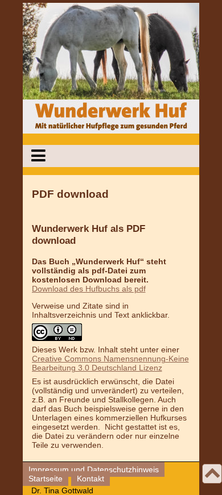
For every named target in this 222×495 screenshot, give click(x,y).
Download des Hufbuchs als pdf (89, 288)
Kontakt (90, 478)
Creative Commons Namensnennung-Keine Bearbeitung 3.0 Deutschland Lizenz (110, 363)
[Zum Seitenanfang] (212, 475)
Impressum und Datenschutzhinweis (93, 469)
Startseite (45, 478)
